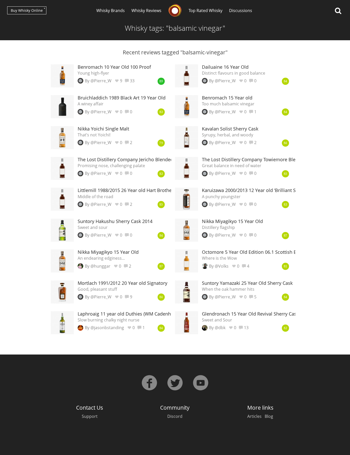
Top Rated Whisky (205, 10)
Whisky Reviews (146, 10)
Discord (174, 416)
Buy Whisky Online (27, 10)
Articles (254, 416)
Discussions (240, 10)
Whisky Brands (110, 10)
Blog (269, 416)
